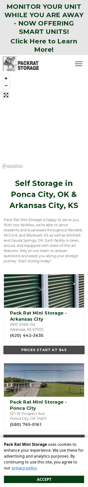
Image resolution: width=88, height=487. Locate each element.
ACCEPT (44, 479)
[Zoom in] (6, 78)
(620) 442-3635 (26, 335)
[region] (44, 121)
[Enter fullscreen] (6, 95)
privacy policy (24, 468)
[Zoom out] (6, 85)
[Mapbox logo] (12, 166)
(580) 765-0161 (25, 424)
